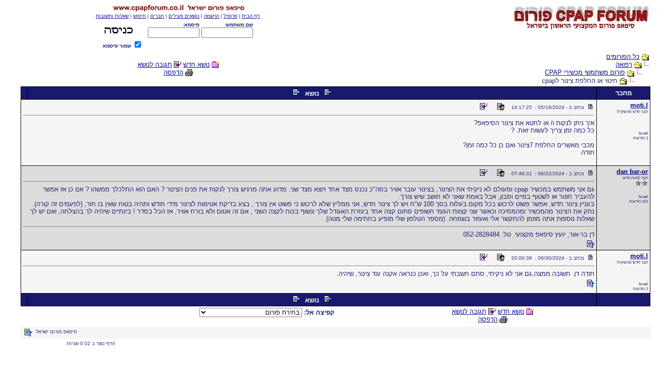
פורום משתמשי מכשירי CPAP (585, 72)
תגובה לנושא (155, 64)
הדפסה (173, 72)
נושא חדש (196, 64)
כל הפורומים (623, 56)
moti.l (639, 105)
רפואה (623, 64)
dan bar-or (632, 171)
